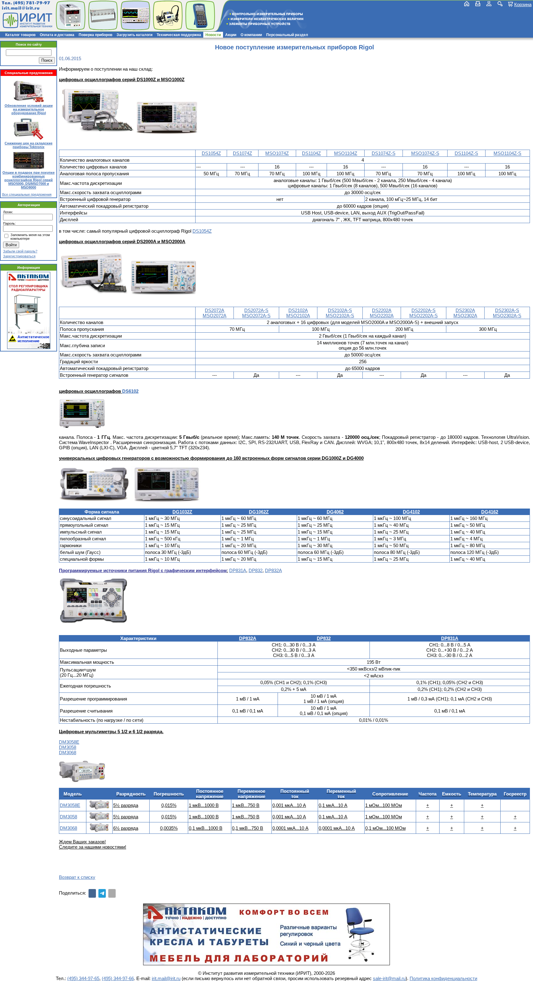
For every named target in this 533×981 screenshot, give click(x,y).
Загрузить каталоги (134, 35)
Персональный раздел (287, 35)
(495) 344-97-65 (83, 978)
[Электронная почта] (112, 893)
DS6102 (130, 391)
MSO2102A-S (340, 315)
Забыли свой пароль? (20, 251)
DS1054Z (211, 153)
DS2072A (214, 310)
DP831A (237, 570)
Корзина (522, 4)
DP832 (255, 570)
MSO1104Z (345, 153)
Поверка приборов (95, 35)
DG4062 (335, 511)
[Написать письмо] (477, 3)
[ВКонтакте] (92, 893)
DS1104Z (311, 153)
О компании (251, 35)
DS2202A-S (423, 310)
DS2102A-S (340, 310)
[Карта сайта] (488, 3)
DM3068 (67, 752)
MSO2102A (298, 315)
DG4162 (489, 511)
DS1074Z (242, 153)
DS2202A (381, 310)
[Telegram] (102, 893)
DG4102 (411, 511)
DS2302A (465, 310)
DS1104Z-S (466, 153)
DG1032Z (182, 511)
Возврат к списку (77, 877)
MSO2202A (382, 315)
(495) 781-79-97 (31, 3)
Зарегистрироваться (19, 256)
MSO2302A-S (507, 315)
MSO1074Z (277, 153)
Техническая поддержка (179, 35)
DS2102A (298, 310)
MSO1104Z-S (507, 153)
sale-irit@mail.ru (389, 978)
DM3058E (69, 742)
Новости (213, 35)
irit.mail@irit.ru (21, 8)
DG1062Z (259, 511)
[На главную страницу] (27, 20)
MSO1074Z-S (425, 153)
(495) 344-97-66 (118, 978)
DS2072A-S (256, 310)
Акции (230, 35)
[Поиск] (500, 3)
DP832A (273, 570)
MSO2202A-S (423, 315)
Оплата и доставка (57, 35)
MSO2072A (214, 315)
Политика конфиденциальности (443, 978)
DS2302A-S (507, 310)
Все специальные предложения (27, 194)
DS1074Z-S (383, 153)
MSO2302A (465, 315)
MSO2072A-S (256, 315)
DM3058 (67, 747)
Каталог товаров (20, 35)
